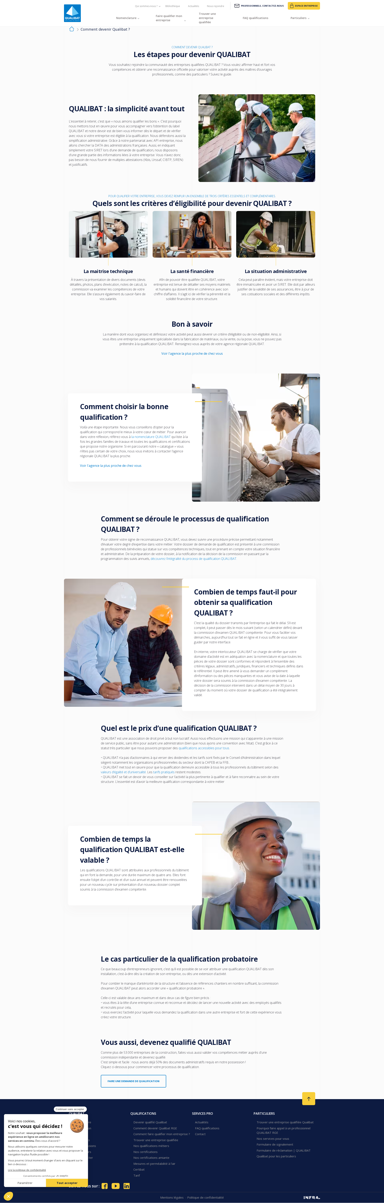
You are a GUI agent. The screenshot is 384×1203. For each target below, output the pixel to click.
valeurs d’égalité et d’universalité (123, 772)
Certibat (139, 1169)
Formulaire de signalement (275, 1144)
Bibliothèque (172, 6)
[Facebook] (105, 1186)
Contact (200, 1134)
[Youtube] (116, 1186)
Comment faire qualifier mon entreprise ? (161, 1134)
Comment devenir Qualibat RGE (155, 1128)
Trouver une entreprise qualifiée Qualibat (285, 1122)
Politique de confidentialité (205, 1197)
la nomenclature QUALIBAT (151, 437)
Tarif (136, 1175)
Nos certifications (145, 1152)
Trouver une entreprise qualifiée (155, 1140)
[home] (72, 29)
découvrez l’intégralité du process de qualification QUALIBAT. (194, 558)
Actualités (193, 6)
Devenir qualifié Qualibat (150, 1122)
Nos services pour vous (273, 1139)
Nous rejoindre (215, 6)
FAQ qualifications (207, 1128)
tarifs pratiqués (164, 772)
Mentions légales (172, 1197)
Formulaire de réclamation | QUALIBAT (284, 1150)
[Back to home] (72, 13)
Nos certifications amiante (151, 1158)
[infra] (312, 1197)
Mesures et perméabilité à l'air (154, 1164)
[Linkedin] (127, 1186)
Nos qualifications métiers (151, 1146)
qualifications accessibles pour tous (204, 748)
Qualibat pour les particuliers (276, 1156)
